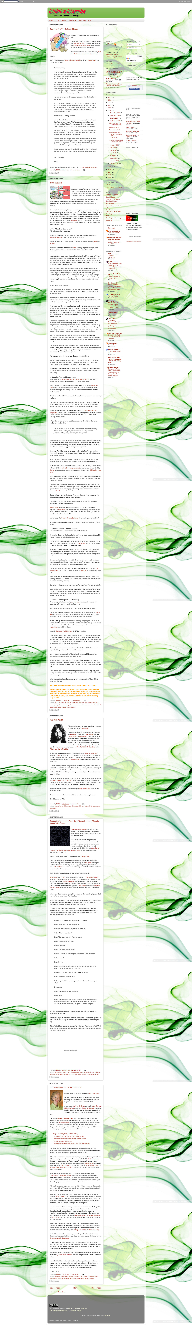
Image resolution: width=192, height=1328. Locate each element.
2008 (110, 110)
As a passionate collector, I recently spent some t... (114, 84)
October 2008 (114, 118)
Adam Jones (82, 885)
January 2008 (114, 163)
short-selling (75, 602)
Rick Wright (84, 728)
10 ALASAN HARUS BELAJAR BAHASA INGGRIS (114, 336)
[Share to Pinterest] (58, 173)
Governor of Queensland (65, 1118)
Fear (74, 248)
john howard (84, 1276)
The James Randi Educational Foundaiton (113, 210)
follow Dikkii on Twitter (113, 64)
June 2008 (113, 150)
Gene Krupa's (59, 867)
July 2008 (113, 147)
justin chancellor (85, 1072)
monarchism (53, 1278)
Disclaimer (72, 20)
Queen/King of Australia (64, 1255)
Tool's (63, 877)
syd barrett (53, 808)
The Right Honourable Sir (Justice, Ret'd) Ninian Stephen (71, 1143)
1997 (110, 177)
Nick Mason (83, 736)
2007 (110, 167)
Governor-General (88, 1108)
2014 (110, 95)
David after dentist (113, 232)
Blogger (107, 1315)
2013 (110, 97)
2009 (110, 108)
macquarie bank (82, 705)
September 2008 (115, 121)
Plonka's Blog (113, 312)
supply (64, 707)
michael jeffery (93, 1276)
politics (72, 1278)
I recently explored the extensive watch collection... (113, 78)
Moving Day (111, 257)
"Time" (59, 755)
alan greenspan (59, 702)
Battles (78, 850)
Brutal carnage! (56, 183)
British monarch (93, 1159)
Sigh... (110, 314)
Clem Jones (56, 1217)
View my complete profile (114, 57)
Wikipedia (109, 220)
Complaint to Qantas (132, 131)
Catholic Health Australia (72, 60)
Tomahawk (71, 850)
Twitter (116, 54)
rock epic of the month (79, 1074)
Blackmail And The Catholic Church (64, 29)
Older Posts (96, 1288)
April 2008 (113, 155)
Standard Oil (81, 543)
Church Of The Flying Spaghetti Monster (113, 200)
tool (97, 1074)
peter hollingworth (64, 1278)
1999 (110, 172)
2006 (110, 169)
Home (51, 20)
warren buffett (71, 707)
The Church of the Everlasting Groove (114, 358)
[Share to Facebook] (56, 173)
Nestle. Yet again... (132, 140)
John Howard (60, 1196)
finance (52, 705)
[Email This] (51, 173)
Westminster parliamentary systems (61, 1167)
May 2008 (113, 153)
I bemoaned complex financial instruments (75, 379)
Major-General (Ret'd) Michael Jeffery (65, 1134)
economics (95, 702)
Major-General (80, 1230)
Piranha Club (110, 203)
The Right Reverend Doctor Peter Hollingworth (68, 1136)
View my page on (133, 241)
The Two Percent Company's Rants (114, 368)
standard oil (97, 705)
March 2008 (114, 158)
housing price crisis (70, 705)
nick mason (67, 806)
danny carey (75, 1072)
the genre (88, 863)
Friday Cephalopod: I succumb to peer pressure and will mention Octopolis (114, 305)
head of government (92, 1165)
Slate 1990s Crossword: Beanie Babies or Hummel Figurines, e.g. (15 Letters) (115, 266)
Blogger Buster (110, 197)
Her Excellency (64, 1122)
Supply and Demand (56, 237)
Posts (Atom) (62, 1292)
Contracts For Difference (64, 631)
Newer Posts (55, 1288)
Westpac (83, 570)
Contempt (111, 228)
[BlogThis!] (52, 173)
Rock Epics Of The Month (114, 187)
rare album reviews (92, 877)
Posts (130, 44)
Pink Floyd (73, 734)
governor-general (74, 1276)
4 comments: (75, 804)
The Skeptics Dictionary (113, 218)
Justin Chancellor (68, 881)
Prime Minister (65, 1165)
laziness (52, 243)
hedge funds (54, 627)
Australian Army (94, 1230)
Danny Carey (85, 856)
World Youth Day (79, 43)
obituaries (75, 806)
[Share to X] (54, 173)
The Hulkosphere (114, 231)
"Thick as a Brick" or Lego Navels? (114, 277)
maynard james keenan (63, 1074)
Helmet (52, 850)
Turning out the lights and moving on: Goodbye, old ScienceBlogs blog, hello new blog (114, 325)
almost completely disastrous (59, 1238)
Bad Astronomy (113, 262)
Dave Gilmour (75, 759)
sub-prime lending (55, 707)
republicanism (89, 1278)
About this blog (61, 20)
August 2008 (114, 145)
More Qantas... (130, 127)
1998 (110, 174)
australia (57, 1276)
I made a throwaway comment (70, 468)
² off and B (111, 345)
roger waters (96, 806)
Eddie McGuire (80, 1215)
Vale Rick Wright (56, 720)
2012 (110, 100)
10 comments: (76, 700)
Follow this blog (134, 88)
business (68, 702)
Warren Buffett (54, 507)
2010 (110, 105)
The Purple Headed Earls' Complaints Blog (114, 239)
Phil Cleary (89, 1215)
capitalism (73, 220)
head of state (89, 1163)
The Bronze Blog (114, 349)
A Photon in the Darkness (113, 254)
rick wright (88, 806)
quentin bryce (79, 1278)
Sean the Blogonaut (115, 333)
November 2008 (115, 115)
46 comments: (75, 170)
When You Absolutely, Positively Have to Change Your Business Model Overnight (114, 373)
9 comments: (75, 1274)
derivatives (61, 509)
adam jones (66, 1072)
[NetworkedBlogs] (134, 85)
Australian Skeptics (112, 194)
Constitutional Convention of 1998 (60, 1175)
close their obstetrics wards (82, 45)
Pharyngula (112, 301)
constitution (64, 1276)
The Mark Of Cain (61, 850)
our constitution (94, 1093)
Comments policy (85, 20)
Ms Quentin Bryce (79, 1106)
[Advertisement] (134, 179)
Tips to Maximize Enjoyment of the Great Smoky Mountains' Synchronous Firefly (115, 287)
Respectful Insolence (112, 319)
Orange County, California (69, 518)
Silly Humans (112, 343)
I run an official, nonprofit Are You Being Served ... (114, 71)
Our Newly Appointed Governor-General (66, 1087)
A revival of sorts (113, 296)
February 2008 (115, 161)
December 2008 (115, 113)
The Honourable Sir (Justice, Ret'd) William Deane (69, 1139)
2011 (110, 102)
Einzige (52, 470)
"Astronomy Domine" (91, 753)
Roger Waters (89, 734)
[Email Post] (84, 170)
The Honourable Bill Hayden (62, 1141)
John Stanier (95, 848)
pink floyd (81, 806)
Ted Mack (97, 1215)
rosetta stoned (91, 1074)
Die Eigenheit (112, 283)
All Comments (132, 48)
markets (90, 705)
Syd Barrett (72, 736)
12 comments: (76, 1070)
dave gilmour (59, 806)
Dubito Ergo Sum (114, 294)
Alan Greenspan (60, 491)
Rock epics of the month (78, 829)
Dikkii (118, 44)
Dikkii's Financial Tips (112, 185)
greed (95, 241)
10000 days (58, 1072)
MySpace (109, 54)
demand (81, 702)
